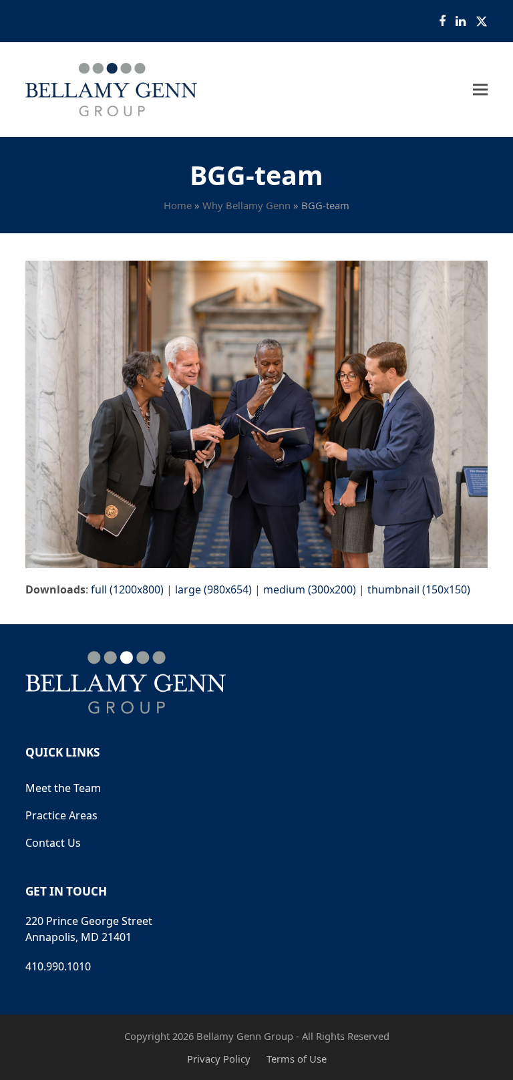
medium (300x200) (309, 589)
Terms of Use (297, 1058)
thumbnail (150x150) (418, 589)
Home (178, 205)
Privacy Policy (218, 1058)
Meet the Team (63, 788)
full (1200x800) (127, 589)
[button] (480, 90)
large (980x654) (213, 589)
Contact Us (53, 842)
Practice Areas (61, 815)
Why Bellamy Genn (246, 205)
